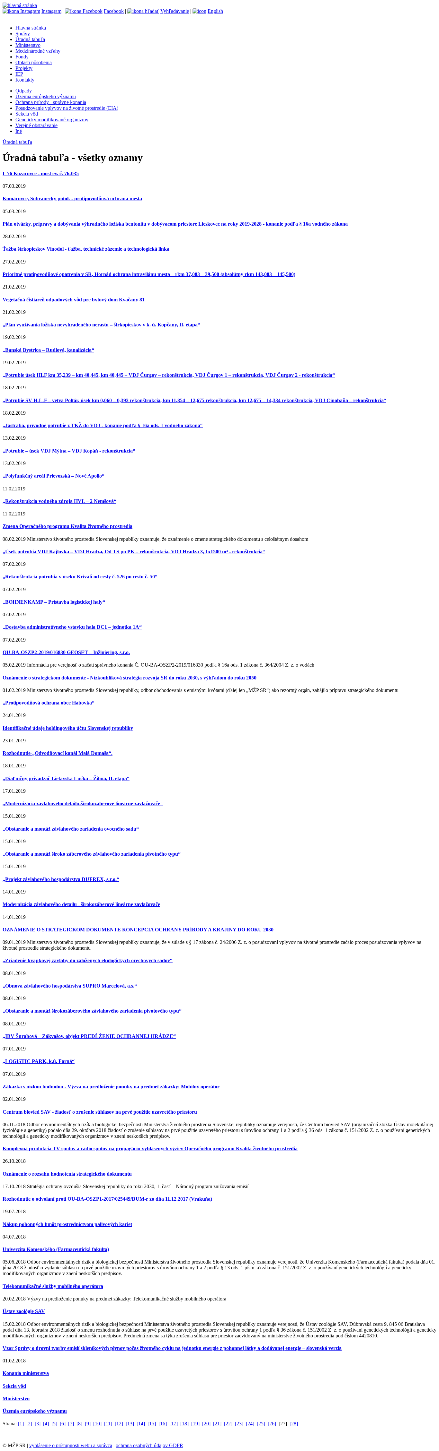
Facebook (114, 11)
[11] (108, 1423)
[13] (130, 1423)
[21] (217, 1423)
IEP (19, 74)
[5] (54, 1423)
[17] (173, 1423)
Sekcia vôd (26, 114)
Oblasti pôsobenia (33, 62)
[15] (152, 1423)
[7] (71, 1423)
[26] (272, 1423)
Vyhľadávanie (174, 11)
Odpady (23, 90)
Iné (18, 131)
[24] (250, 1423)
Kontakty (24, 79)
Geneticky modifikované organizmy (51, 119)
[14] (141, 1423)
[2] (29, 1423)
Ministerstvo (27, 45)
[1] (21, 1423)
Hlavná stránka (30, 27)
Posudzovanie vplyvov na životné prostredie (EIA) (66, 108)
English (215, 11)
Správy (22, 33)
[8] (79, 1423)
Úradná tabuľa (30, 39)
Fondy (22, 56)
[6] (63, 1423)
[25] (261, 1423)
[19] (195, 1423)
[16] (162, 1423)
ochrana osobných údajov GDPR (149, 1445)
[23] (239, 1423)
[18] (184, 1423)
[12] (119, 1423)
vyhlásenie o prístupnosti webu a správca (70, 1445)
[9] (88, 1423)
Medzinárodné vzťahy (37, 51)
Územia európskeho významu (45, 96)
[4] (46, 1423)
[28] (294, 1423)
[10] (97, 1423)
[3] (37, 1423)
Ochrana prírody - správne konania (50, 102)
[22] (228, 1423)
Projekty (23, 68)
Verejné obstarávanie (36, 125)
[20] (206, 1423)
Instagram (51, 11)
